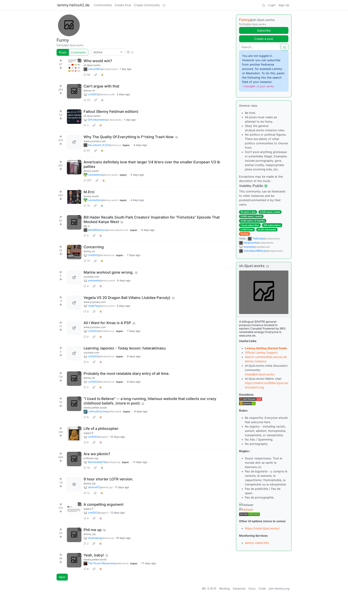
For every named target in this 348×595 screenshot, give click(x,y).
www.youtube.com (95, 141)
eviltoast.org (91, 458)
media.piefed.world (95, 559)
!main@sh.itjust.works (259, 374)
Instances (239, 588)
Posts (63, 52)
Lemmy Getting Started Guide (266, 348)
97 (88, 150)
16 (88, 205)
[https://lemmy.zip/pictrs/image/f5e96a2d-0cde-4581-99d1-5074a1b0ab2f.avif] (74, 535)
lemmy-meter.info (257, 543)
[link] (96, 74)
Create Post (123, 5)
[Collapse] (267, 266)
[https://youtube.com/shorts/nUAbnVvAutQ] (74, 353)
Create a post (263, 39)
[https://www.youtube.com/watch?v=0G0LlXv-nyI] (74, 328)
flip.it (86, 226)
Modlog (244, 233)
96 (88, 74)
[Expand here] (74, 66)
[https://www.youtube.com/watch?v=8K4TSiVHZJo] (74, 303)
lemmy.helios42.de (73, 5)
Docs (252, 588)
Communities (103, 5)
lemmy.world (91, 170)
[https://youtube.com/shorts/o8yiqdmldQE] (74, 277)
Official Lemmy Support (261, 352)
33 (88, 99)
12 (88, 493)
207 (89, 180)
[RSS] (132, 52)
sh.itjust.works (92, 65)
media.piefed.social (95, 407)
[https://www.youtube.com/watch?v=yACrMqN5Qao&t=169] (74, 142)
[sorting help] (128, 52)
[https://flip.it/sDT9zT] (74, 222)
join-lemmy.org (279, 588)
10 (88, 260)
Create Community (147, 5)
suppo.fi (88, 432)
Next (62, 577)
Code (262, 588)
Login (272, 5)
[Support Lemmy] (164, 5)
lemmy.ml (89, 90)
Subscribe (264, 30)
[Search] (263, 5)
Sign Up (283, 5)
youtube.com (91, 276)
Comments (78, 52)
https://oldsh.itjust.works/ (262, 528)
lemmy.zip (90, 483)
